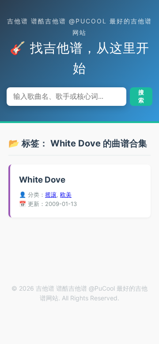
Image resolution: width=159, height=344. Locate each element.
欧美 (66, 194)
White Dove (42, 180)
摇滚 (51, 194)
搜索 (141, 96)
